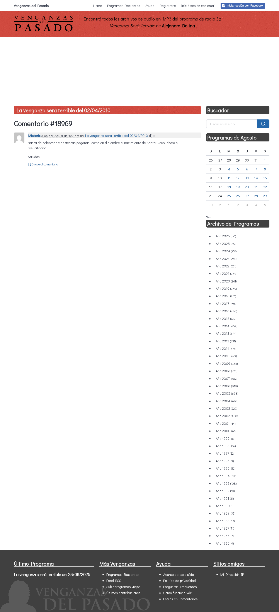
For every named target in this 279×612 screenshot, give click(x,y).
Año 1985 (225, 543)
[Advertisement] (139, 69)
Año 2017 (226, 303)
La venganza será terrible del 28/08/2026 (52, 574)
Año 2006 (227, 386)
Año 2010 (226, 356)
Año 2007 (226, 378)
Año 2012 (226, 341)
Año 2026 (226, 236)
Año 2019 (226, 288)
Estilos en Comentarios (180, 599)
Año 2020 (226, 281)
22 (265, 187)
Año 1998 (226, 446)
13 (247, 178)
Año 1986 (225, 535)
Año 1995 (225, 468)
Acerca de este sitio (178, 574)
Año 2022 (226, 266)
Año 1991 (225, 498)
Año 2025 (226, 243)
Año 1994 (226, 475)
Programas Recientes (123, 5)
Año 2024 (227, 251)
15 (265, 178)
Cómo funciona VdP (177, 592)
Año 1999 (225, 438)
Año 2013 (226, 333)
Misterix (34, 135)
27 (247, 196)
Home (97, 5)
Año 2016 (226, 311)
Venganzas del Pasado (31, 5)
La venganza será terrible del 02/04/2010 (64, 110)
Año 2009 (227, 363)
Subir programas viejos (123, 586)
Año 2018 (226, 296)
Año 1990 (224, 505)
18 (229, 187)
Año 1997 (225, 453)
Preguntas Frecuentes (180, 586)
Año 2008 (226, 371)
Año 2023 (226, 258)
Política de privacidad (179, 580)
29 (265, 196)
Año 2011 (226, 348)
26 (238, 196)
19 (238, 187)
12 (238, 178)
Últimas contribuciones (123, 592)
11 (229, 178)
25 (229, 196)
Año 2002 (227, 415)
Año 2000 (226, 430)
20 (247, 187)
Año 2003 (226, 408)
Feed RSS (113, 580)
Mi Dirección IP (232, 574)
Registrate (168, 5)
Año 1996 (225, 461)
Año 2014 (226, 326)
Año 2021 (226, 273)
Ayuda (150, 5)
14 (256, 178)
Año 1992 (225, 490)
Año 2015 (226, 318)
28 (256, 196)
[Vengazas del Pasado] (43, 30)
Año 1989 (225, 513)
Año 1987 (225, 528)
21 (256, 187)
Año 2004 (227, 401)
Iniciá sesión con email (198, 5)
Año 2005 (227, 393)
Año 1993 (226, 483)
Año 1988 (225, 520)
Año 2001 (226, 423)
